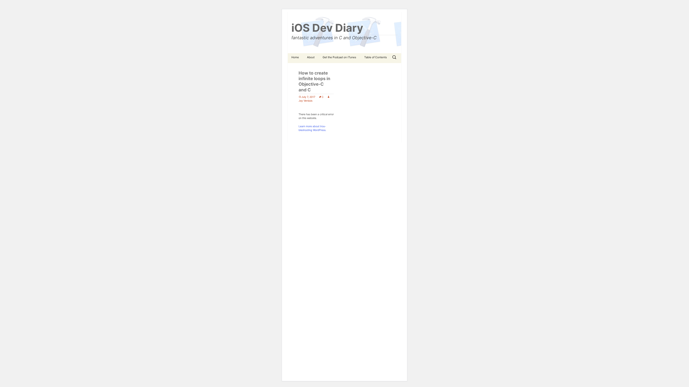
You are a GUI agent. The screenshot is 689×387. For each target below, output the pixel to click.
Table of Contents (375, 57)
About (311, 57)
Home (295, 57)
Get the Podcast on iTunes (339, 57)
